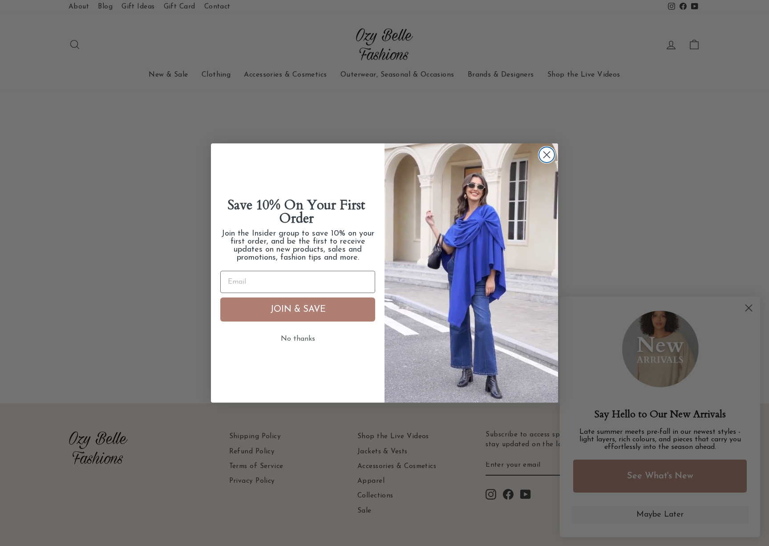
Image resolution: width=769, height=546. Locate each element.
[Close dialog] (546, 155)
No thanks (298, 338)
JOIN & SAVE (298, 309)
